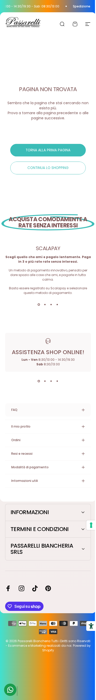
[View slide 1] (39, 304)
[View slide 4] (57, 304)
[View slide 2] (45, 304)
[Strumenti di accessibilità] (87, 626)
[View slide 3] (51, 304)
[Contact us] (10, 690)
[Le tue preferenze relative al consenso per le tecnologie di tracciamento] (87, 525)
